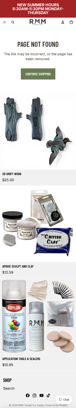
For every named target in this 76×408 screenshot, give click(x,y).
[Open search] (13, 22)
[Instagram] (34, 395)
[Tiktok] (48, 395)
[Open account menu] (62, 22)
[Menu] (4, 22)
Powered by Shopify (56, 405)
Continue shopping (38, 74)
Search (8, 388)
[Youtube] (41, 395)
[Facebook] (27, 395)
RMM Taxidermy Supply (31, 405)
